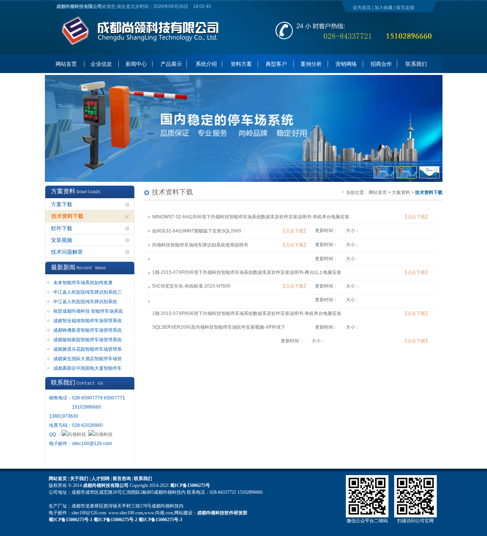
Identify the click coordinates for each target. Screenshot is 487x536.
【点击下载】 (416, 216)
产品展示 (171, 64)
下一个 (435, 82)
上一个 (428, 82)
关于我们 (79, 478)
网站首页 (66, 64)
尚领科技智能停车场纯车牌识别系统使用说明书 (200, 245)
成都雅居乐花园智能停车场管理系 (87, 349)
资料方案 (241, 64)
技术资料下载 (67, 216)
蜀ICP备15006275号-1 (70, 519)
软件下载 (61, 228)
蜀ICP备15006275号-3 (160, 519)
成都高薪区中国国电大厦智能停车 (87, 368)
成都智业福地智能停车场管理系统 (87, 320)
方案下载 (61, 204)
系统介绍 (206, 64)
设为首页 (362, 7)
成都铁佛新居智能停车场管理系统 (87, 330)
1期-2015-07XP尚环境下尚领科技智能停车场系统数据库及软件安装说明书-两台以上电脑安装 (246, 272)
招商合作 (381, 64)
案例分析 (311, 64)
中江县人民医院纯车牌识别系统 (85, 301)
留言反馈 (405, 7)
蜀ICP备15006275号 (190, 485)
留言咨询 (122, 478)
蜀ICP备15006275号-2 (115, 519)
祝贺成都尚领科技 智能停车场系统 (88, 311)
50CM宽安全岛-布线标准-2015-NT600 (191, 286)
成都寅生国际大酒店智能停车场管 (87, 358)
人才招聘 (100, 478)
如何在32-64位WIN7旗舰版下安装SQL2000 (196, 231)
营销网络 (346, 64)
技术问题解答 (67, 252)
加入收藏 (383, 7)
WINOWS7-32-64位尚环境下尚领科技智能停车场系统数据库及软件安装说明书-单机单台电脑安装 (250, 216)
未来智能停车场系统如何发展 (83, 282)
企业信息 (101, 64)
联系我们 (416, 64)
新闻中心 (136, 64)
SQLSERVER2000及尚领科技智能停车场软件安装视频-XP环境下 (218, 327)
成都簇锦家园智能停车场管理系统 (87, 339)
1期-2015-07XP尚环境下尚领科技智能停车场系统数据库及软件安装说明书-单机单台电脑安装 (246, 313)
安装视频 (61, 240)
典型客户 (276, 64)
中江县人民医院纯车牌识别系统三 (87, 292)
